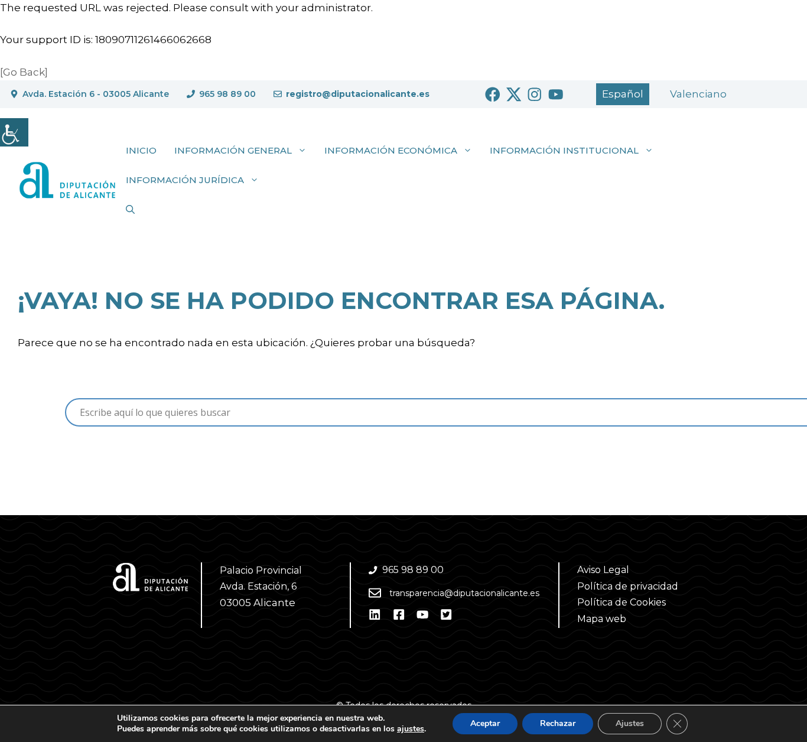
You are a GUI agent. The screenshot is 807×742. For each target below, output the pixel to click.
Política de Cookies (621, 602)
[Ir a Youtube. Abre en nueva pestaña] (556, 94)
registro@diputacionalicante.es (357, 94)
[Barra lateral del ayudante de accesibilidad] (14, 132)
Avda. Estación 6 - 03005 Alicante (95, 94)
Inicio (141, 150)
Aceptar (485, 723)
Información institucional (564, 150)
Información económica (390, 150)
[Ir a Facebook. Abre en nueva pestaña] (492, 94)
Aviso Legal (603, 569)
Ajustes (630, 723)
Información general (233, 150)
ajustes (410, 729)
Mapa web (601, 618)
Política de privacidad (627, 586)
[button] (130, 209)
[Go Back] (24, 72)
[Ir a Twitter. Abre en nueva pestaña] (514, 94)
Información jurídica (185, 180)
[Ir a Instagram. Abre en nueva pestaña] (534, 94)
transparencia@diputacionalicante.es (464, 593)
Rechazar (557, 723)
